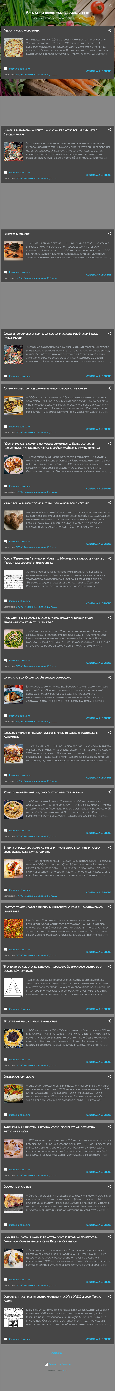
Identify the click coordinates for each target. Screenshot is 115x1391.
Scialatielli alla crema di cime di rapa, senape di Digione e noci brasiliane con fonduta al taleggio (48, 620)
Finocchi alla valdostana (22, 30)
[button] (109, 30)
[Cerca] (111, 6)
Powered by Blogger (59, 1364)
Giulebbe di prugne (16, 234)
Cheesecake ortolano (19, 1076)
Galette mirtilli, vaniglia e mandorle (30, 1021)
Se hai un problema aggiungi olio (57, 12)
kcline (65, 1370)
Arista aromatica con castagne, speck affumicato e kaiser (45, 388)
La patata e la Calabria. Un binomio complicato (37, 677)
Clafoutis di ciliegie (17, 1186)
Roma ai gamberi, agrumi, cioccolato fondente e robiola (43, 792)
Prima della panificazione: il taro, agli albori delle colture (46, 503)
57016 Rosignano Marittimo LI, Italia (36, 74)
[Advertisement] (57, 102)
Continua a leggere (98, 71)
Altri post (57, 1352)
